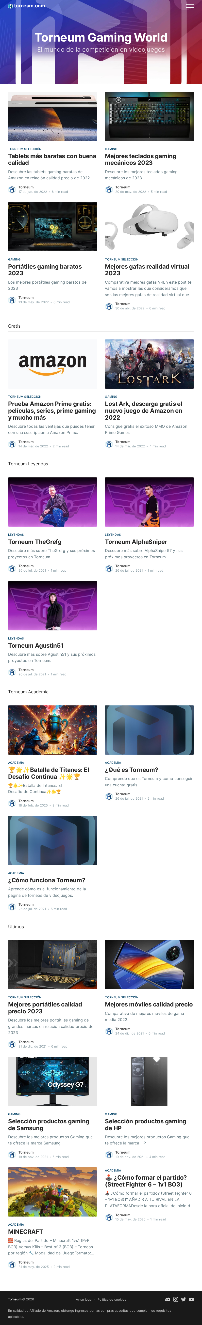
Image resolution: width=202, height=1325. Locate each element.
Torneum (26, 187)
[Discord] (167, 1299)
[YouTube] (191, 1299)
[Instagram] (175, 1299)
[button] (190, 6)
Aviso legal (84, 1299)
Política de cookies (112, 1299)
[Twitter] (183, 1299)
